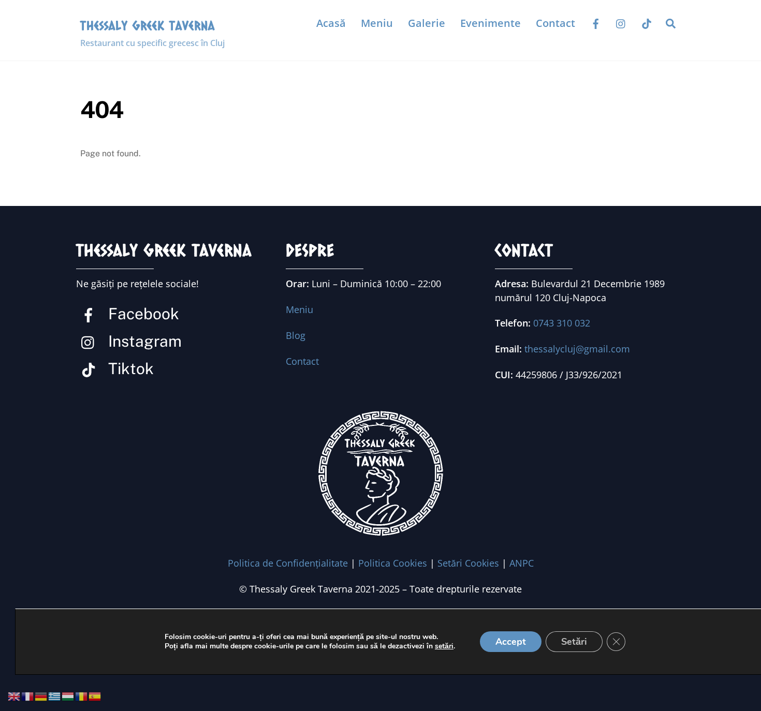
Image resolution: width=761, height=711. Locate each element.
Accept (510, 641)
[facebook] (596, 22)
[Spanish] (95, 696)
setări (444, 646)
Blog (295, 335)
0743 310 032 (561, 323)
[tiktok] (646, 22)
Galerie (426, 23)
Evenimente (490, 23)
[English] (14, 696)
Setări (574, 641)
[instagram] (621, 22)
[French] (28, 696)
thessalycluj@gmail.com (577, 349)
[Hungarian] (68, 696)
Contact (555, 23)
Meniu (377, 23)
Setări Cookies (468, 563)
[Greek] (55, 696)
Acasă (331, 23)
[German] (41, 696)
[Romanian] (82, 696)
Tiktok (129, 368)
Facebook (142, 313)
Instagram (143, 341)
